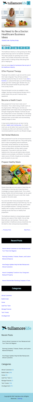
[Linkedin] (15, 48)
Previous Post (6, 230)
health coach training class (14, 125)
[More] (27, 48)
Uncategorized (6, 316)
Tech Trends (5, 312)
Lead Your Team (6, 306)
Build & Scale (5, 40)
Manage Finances (6, 309)
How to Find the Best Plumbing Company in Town (16, 280)
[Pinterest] (21, 48)
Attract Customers (7, 295)
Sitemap (20, 398)
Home (3, 302)
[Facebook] (4, 48)
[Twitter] (10, 48)
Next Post (27, 230)
